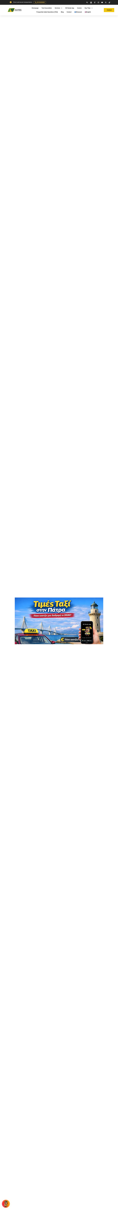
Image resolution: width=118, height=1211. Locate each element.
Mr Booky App (69, 8)
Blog (62, 12)
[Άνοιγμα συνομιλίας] (5, 1204)
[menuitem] (78, 12)
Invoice (79, 8)
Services (57, 8)
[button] (87, 2)
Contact (69, 12)
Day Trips (87, 8)
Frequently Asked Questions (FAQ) (47, 12)
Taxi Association (47, 8)
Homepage (35, 8)
